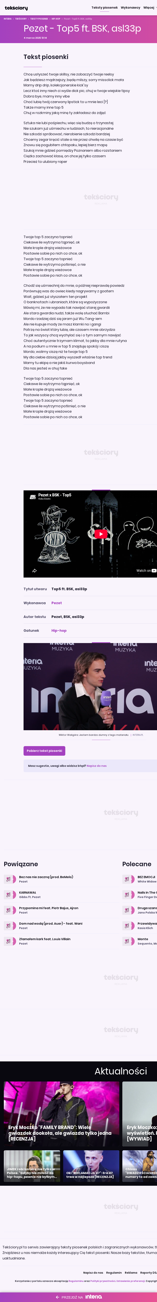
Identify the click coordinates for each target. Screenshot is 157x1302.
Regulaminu (76, 1281)
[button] (104, 7)
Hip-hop (56, 18)
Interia (7, 18)
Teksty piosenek (39, 18)
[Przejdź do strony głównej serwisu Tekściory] (16, 8)
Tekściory (21, 18)
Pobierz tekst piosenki (44, 751)
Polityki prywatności (102, 1281)
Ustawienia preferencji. (130, 1281)
